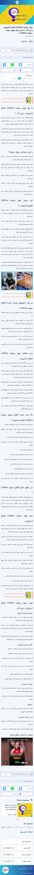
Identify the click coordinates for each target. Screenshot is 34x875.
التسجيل (13, 827)
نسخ (6, 50)
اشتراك (8, 861)
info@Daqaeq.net (22, 869)
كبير (19, 78)
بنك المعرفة (24, 41)
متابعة (8, 848)
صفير (29, 78)
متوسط (24, 78)
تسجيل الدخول (22, 827)
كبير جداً (14, 78)
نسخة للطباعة (16, 70)
